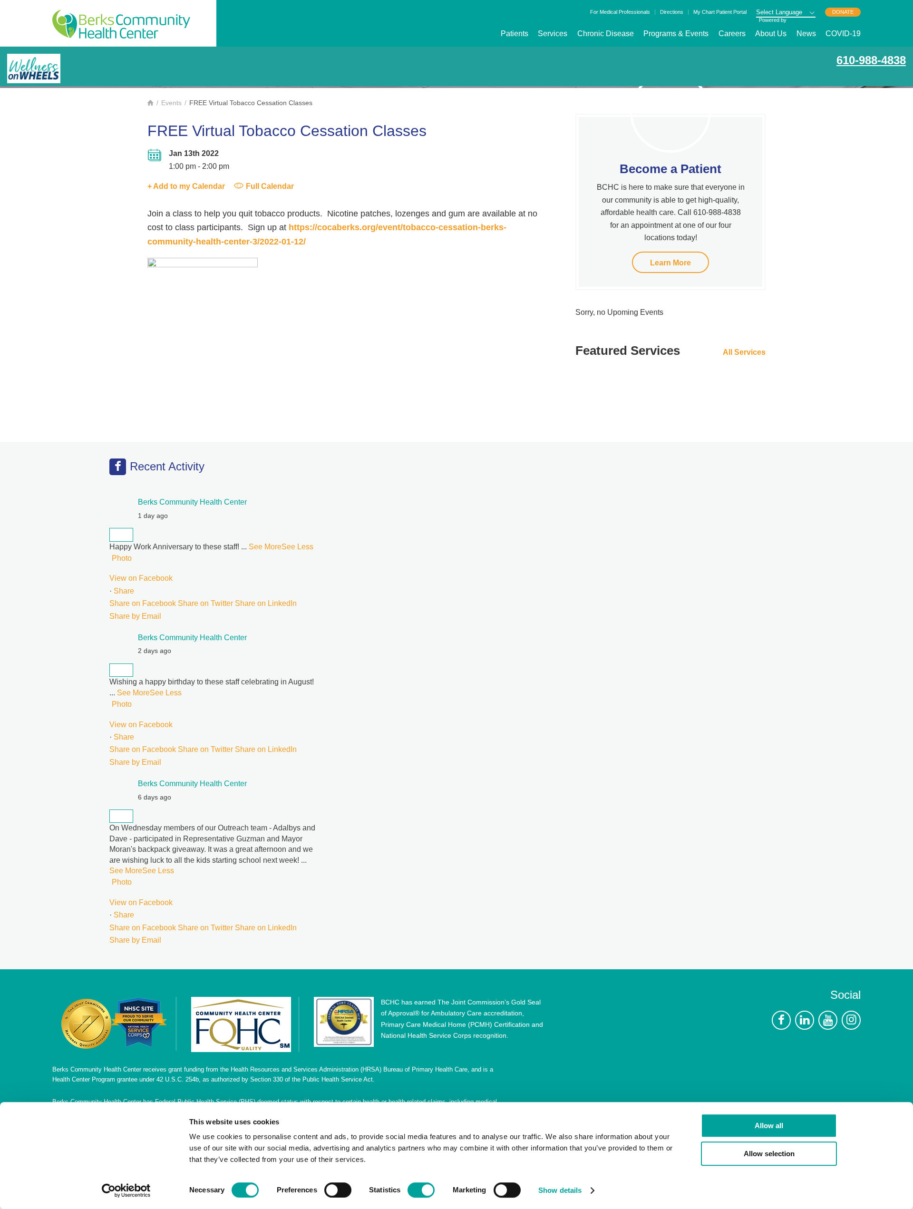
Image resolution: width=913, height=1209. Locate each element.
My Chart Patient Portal (720, 12)
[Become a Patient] (670, 112)
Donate (843, 12)
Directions (671, 12)
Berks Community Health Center (121, 24)
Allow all (769, 1125)
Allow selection (769, 1154)
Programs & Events (676, 33)
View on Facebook (141, 578)
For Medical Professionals (620, 12)
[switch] (337, 1190)
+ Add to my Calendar (186, 186)
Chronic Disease (605, 33)
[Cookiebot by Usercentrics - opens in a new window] (126, 1190)
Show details (560, 1190)
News (806, 33)
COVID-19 (843, 33)
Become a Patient (670, 169)
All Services (744, 352)
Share (124, 591)
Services (552, 33)
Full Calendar (270, 186)
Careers (732, 33)
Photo (122, 558)
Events (171, 103)
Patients (514, 33)
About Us (771, 33)
